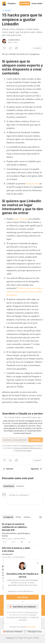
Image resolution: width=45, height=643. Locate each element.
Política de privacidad (23, 450)
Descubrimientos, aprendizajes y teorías (16, 534)
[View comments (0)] (10, 48)
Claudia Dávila (14, 40)
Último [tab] (18, 517)
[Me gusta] (4, 48)
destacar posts (32, 183)
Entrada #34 (7, 554)
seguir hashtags (21, 219)
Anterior (9, 469)
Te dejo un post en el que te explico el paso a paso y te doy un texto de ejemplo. (24, 292)
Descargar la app (35, 631)
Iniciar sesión (37, 3)
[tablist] (13, 486)
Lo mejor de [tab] (8, 517)
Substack (10, 638)
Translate (7, 10)
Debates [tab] (27, 517)
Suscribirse (24, 3)
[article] (22, 533)
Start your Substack (13, 631)
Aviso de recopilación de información (27, 448)
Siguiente (35, 469)
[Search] (40, 517)
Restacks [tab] (20, 486)
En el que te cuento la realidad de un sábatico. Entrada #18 (14, 527)
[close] (38, 563)
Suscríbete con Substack (24, 606)
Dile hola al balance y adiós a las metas (16, 549)
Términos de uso (32, 612)
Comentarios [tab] (9, 486)
